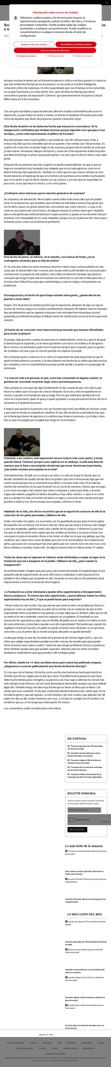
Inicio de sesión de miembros (55, 50)
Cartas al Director (70, 1048)
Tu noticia (42, 1048)
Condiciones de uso (24, 1048)
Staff (59, 1043)
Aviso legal (47, 1043)
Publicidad (71, 1043)
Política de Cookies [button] (56, 56)
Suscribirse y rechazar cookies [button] (76, 44)
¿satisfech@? (86, 1043)
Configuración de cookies (55, 1054)
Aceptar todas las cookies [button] (34, 44)
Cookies (101, 1043)
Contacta (33, 1043)
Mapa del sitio (88, 1048)
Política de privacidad (15, 1043)
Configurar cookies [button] (27, 56)
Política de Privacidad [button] (83, 56)
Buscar (55, 1048)
